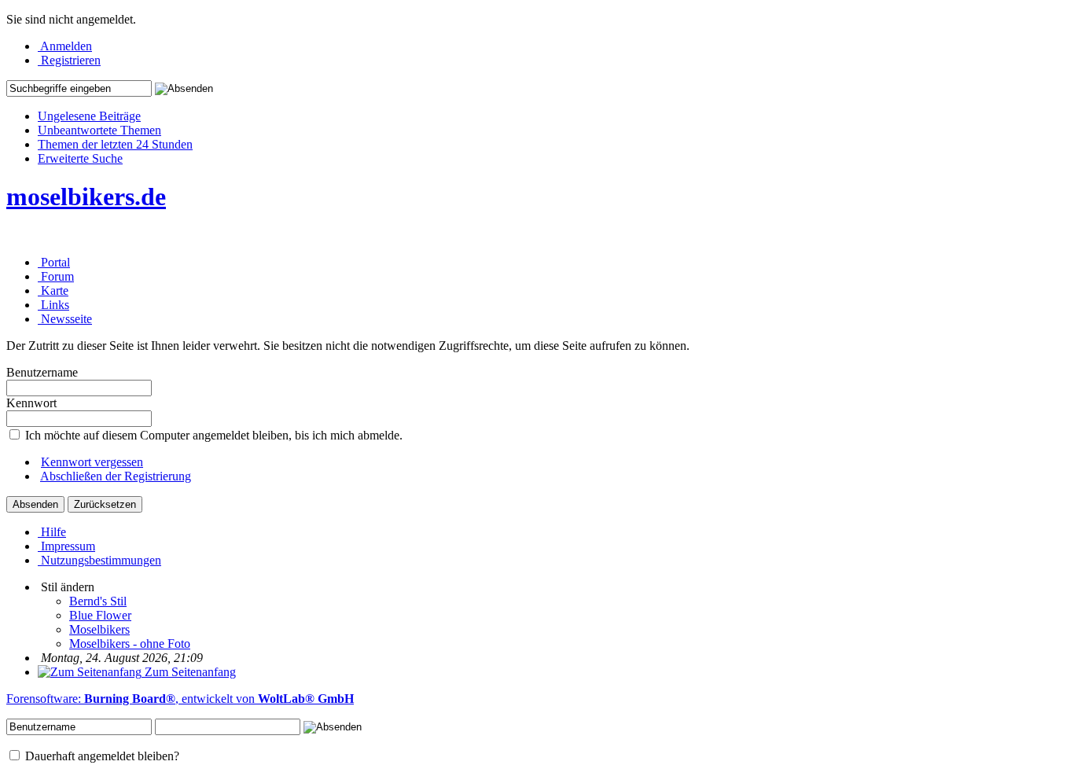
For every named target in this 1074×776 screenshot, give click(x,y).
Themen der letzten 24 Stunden (115, 144)
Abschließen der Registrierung (115, 476)
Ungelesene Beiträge (89, 116)
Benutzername (42, 372)
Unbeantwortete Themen (99, 130)
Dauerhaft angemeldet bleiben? (100, 756)
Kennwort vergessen (92, 462)
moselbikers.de (86, 196)
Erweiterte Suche (80, 158)
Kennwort (31, 403)
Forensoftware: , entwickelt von (180, 698)
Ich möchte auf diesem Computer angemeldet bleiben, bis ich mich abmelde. (212, 435)
